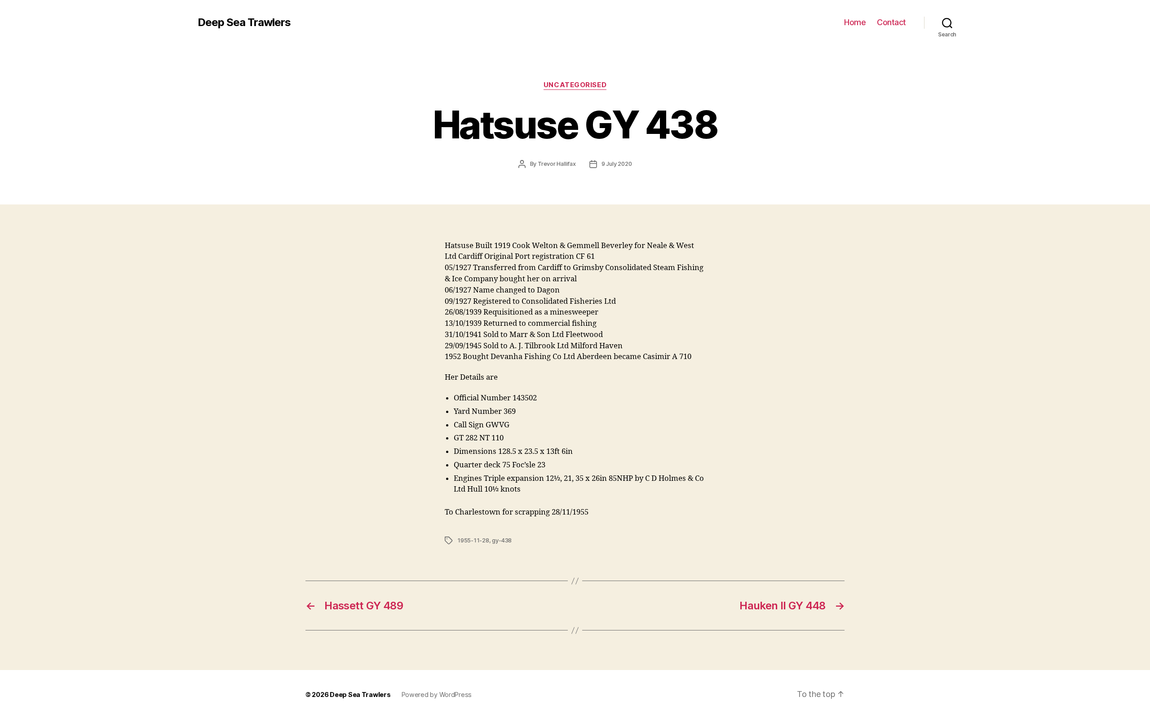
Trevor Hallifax (557, 163)
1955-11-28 (473, 540)
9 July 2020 (617, 163)
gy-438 (502, 540)
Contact (891, 22)
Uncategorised (575, 85)
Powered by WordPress (437, 694)
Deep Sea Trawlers (244, 22)
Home (855, 22)
